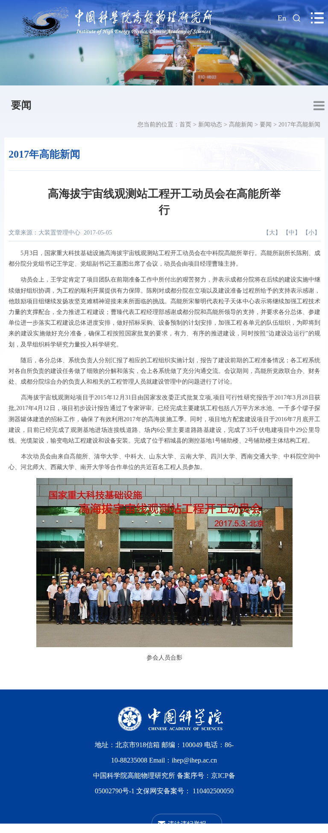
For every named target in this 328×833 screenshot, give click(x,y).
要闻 (21, 105)
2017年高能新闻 (299, 124)
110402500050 (213, 791)
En (282, 18)
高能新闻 (241, 124)
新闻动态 (210, 124)
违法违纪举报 (187, 823)
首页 (185, 124)
